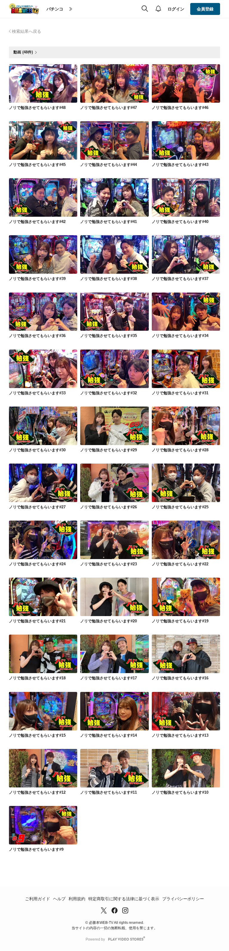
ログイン (176, 9)
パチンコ (55, 9)
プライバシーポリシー (183, 898)
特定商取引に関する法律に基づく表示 (123, 898)
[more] (70, 9)
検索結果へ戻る (26, 31)
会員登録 (205, 9)
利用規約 (77, 898)
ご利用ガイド (37, 898)
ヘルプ (59, 898)
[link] (43, 83)
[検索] (145, 9)
